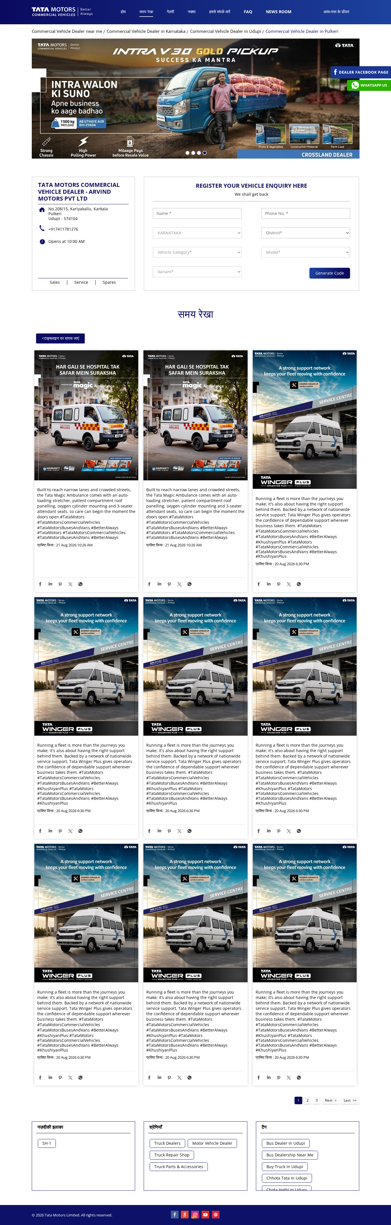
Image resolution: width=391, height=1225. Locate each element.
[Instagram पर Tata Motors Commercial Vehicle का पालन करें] (195, 1215)
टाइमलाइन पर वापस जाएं (60, 338)
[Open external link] (361, 77)
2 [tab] (192, 152)
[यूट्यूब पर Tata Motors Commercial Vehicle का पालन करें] (206, 1215)
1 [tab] (186, 152)
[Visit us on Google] (185, 1215)
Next (328, 1100)
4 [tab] (204, 152)
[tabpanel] (196, 99)
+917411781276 (63, 229)
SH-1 (46, 1143)
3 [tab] (198, 152)
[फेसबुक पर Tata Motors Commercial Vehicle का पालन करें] (175, 1215)
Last (347, 1100)
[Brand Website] (216, 1215)
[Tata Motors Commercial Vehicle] (62, 12)
